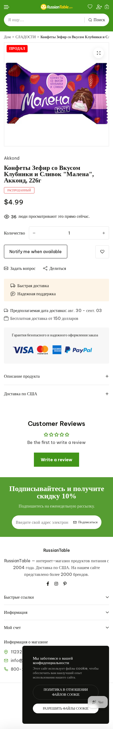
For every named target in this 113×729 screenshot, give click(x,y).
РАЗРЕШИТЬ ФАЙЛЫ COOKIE (66, 708)
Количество (14, 233)
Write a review (56, 459)
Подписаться (87, 522)
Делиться (57, 268)
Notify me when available (35, 251)
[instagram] (56, 583)
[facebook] (48, 583)
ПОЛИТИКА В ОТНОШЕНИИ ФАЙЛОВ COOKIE (66, 692)
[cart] (107, 6)
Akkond (11, 158)
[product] (98, 53)
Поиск (99, 20)
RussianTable (56, 550)
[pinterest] (64, 583)
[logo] (56, 7)
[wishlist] (91, 6)
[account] (99, 7)
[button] (7, 7)
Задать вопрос (22, 268)
